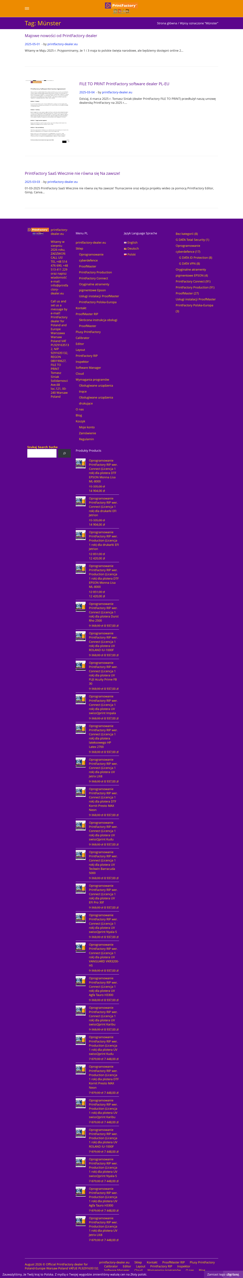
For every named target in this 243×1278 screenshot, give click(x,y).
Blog (79, 415)
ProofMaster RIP (87, 314)
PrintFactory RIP (87, 356)
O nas (80, 409)
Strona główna (167, 23)
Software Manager (88, 368)
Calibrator (82, 338)
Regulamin (86, 439)
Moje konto (87, 427)
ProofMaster (87, 266)
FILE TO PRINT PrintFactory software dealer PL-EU (124, 83)
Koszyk (80, 421)
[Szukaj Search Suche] (64, 453)
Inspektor (82, 362)
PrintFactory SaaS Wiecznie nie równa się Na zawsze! (72, 173)
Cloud (80, 374)
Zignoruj (233, 1274)
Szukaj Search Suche (42, 447)
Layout (80, 350)
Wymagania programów (92, 379)
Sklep (79, 248)
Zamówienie (87, 433)
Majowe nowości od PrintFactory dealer (61, 35)
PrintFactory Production (95, 272)
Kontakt (81, 308)
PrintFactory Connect (93, 278)
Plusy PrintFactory (88, 332)
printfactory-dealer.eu (62, 44)
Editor (80, 344)
